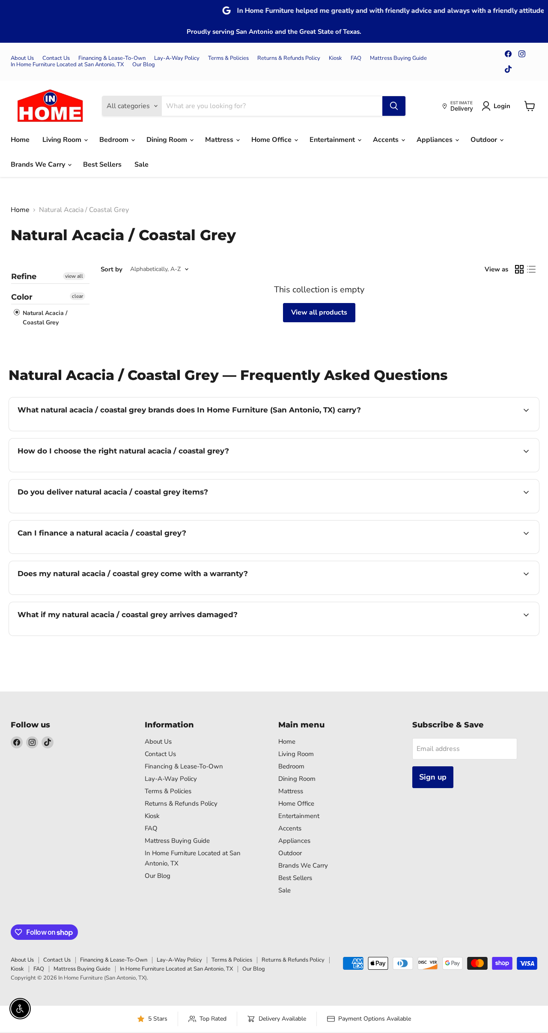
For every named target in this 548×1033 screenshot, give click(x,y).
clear (77, 296)
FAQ (356, 58)
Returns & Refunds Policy (288, 58)
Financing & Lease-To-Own (112, 58)
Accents (386, 139)
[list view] (531, 269)
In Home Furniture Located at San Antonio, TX (67, 65)
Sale (141, 164)
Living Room (62, 139)
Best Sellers (102, 164)
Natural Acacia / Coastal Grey (44, 318)
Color (22, 297)
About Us (22, 58)
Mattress (220, 139)
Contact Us (56, 58)
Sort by (111, 269)
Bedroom (114, 139)
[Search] (393, 106)
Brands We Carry (39, 164)
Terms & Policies (228, 58)
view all (74, 276)
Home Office (272, 139)
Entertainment (333, 139)
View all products (319, 312)
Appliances (435, 139)
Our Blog (143, 65)
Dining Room (167, 139)
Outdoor (485, 139)
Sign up (433, 777)
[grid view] (519, 269)
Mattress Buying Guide (398, 58)
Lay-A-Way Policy (177, 58)
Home (20, 139)
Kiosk (335, 58)
